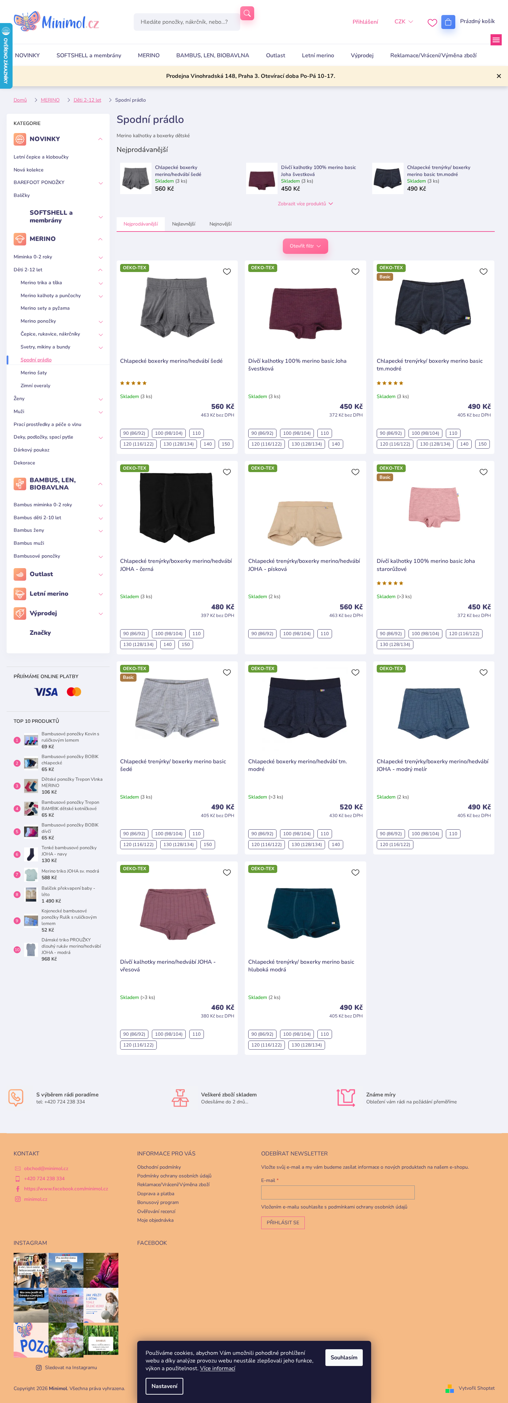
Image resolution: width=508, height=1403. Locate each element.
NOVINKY (45, 139)
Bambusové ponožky (37, 556)
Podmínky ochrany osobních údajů (174, 1176)
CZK (400, 21)
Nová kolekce (29, 170)
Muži (19, 411)
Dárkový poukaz (32, 450)
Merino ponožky (38, 321)
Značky (40, 633)
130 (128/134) (178, 444)
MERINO (43, 239)
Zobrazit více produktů (302, 203)
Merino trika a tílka (41, 282)
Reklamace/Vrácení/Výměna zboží (173, 1184)
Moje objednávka (155, 1220)
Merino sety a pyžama (45, 308)
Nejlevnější (183, 224)
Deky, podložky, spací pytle (43, 437)
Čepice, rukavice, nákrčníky (50, 334)
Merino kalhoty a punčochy (51, 295)
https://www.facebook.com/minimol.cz (66, 1188)
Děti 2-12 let (28, 269)
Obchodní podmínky (159, 1167)
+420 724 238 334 (44, 1178)
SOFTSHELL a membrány (51, 216)
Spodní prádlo (36, 360)
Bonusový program (158, 1202)
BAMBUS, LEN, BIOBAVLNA (53, 484)
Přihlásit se (283, 1222)
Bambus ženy (29, 530)
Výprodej (43, 613)
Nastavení (164, 1386)
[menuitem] (27, 55)
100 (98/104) (169, 433)
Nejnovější (220, 224)
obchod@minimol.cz (46, 1168)
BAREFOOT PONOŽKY (39, 182)
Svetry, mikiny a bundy (45, 347)
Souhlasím (344, 1357)
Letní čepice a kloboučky (41, 157)
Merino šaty (34, 372)
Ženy (19, 398)
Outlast (41, 574)
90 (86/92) (134, 433)
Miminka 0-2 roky (33, 257)
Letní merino (49, 593)
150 (226, 444)
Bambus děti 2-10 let (37, 517)
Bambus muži (29, 543)
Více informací (217, 1368)
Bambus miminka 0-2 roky (43, 504)
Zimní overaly (35, 385)
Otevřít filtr (302, 246)
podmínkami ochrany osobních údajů (367, 1207)
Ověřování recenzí (156, 1211)
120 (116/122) (138, 444)
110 (196, 433)
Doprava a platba (155, 1193)
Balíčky (22, 195)
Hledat (247, 13)
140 (208, 444)
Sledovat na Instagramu (71, 1367)
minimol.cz (35, 1199)
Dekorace (24, 463)
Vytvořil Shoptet (477, 1388)
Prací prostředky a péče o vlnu (47, 424)
